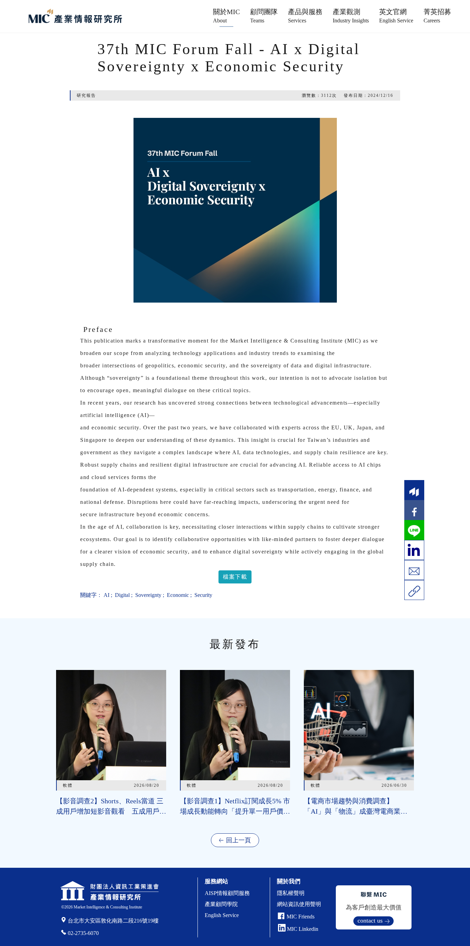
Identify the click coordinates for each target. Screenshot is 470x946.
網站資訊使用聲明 (299, 904)
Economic (177, 595)
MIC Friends (300, 916)
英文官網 (396, 15)
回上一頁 (238, 840)
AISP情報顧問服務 (227, 893)
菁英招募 (437, 15)
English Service (222, 915)
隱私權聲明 (291, 893)
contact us (370, 920)
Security (202, 595)
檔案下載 (235, 577)
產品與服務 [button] (305, 15)
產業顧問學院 (221, 904)
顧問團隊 (264, 15)
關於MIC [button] (226, 15)
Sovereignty (147, 595)
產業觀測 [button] (351, 15)
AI (106, 595)
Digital (122, 595)
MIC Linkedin (302, 929)
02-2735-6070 (83, 933)
